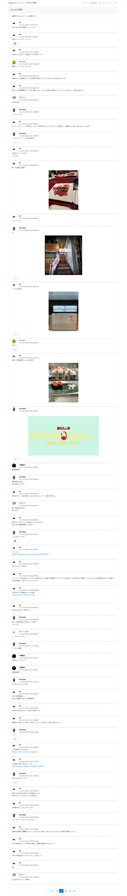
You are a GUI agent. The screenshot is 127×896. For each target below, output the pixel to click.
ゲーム (115, 3)
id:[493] (21, 841)
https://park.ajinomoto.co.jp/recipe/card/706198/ (30, 554)
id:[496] (21, 805)
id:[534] (21, 88)
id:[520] (21, 479)
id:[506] (21, 670)
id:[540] (21, 25)
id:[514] (21, 564)
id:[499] (21, 761)
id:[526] (21, 230)
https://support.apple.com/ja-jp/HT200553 (28, 766)
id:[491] (21, 853)
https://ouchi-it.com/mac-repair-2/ (25, 752)
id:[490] (21, 865)
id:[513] (21, 576)
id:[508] (21, 646)
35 (52, 891)
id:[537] (21, 64)
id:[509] (21, 634)
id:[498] (21, 776)
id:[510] (21, 619)
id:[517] (21, 520)
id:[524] (21, 343)
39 (70, 891)
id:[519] (21, 493)
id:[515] (21, 549)
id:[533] (21, 100)
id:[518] (21, 505)
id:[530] (21, 136)
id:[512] (21, 590)
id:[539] (21, 37)
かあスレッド (16, 3)
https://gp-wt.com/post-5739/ (23, 595)
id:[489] (21, 877)
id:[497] (21, 791)
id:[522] (21, 411)
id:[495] (21, 817)
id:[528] (21, 165)
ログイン (86, 3)
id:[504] (21, 694)
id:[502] (21, 720)
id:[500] (21, 747)
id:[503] (21, 708)
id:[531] (21, 124)
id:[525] (21, 286)
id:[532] (21, 112)
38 (66, 891)
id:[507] (21, 658)
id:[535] (21, 76)
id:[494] (21, 829)
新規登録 (94, 3)
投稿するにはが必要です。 (24, 16)
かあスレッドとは (105, 3)
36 (57, 891)
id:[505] (21, 682)
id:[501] (21, 732)
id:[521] (21, 467)
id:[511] (21, 607)
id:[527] (21, 218)
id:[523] (21, 358)
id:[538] (21, 52)
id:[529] (21, 151)
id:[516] (21, 534)
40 (75, 891)
